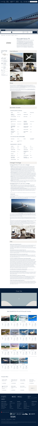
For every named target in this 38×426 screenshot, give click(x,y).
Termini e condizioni (3, 419)
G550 (30, 213)
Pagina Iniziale (3, 35)
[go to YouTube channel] (3, 397)
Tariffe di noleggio (17, 1)
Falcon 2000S (32, 321)
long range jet (19, 114)
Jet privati (21, 1)
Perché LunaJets (7, 1)
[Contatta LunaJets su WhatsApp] (28, 1)
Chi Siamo (4, 1)
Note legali (14, 419)
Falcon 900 (23, 364)
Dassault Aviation (32, 112)
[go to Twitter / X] (4, 397)
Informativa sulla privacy (9, 419)
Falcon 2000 (5, 364)
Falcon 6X (5, 321)
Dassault (12, 35)
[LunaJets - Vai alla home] (2, 1)
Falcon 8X (14, 321)
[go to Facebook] (2, 397)
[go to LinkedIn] (5, 397)
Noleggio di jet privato (12, 1)
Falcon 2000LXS (23, 321)
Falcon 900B (14, 364)
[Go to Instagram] (1, 397)
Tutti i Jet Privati (8, 35)
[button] (26, 1)
